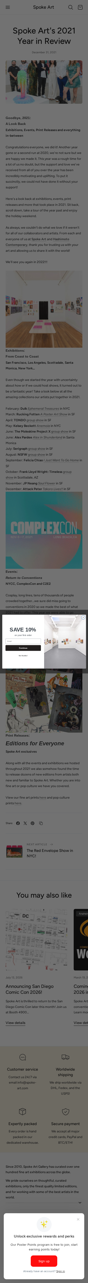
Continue (23, 648)
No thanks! (23, 655)
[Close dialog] (83, 617)
